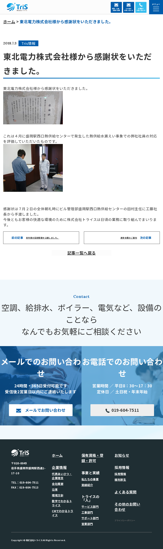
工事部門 (87, 512)
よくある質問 (125, 491)
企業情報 (59, 467)
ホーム (9, 21)
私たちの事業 (90, 479)
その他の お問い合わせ (128, 10)
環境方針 (57, 495)
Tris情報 (28, 43)
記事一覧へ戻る (81, 253)
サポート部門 (90, 518)
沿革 (55, 489)
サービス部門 (90, 507)
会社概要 (57, 484)
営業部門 (87, 524)
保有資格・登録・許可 (92, 458)
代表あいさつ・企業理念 (62, 476)
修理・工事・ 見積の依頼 (116, 10)
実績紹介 (87, 485)
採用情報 (120, 474)
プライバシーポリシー (124, 520)
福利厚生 (120, 480)
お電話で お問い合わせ (141, 10)
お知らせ (121, 455)
